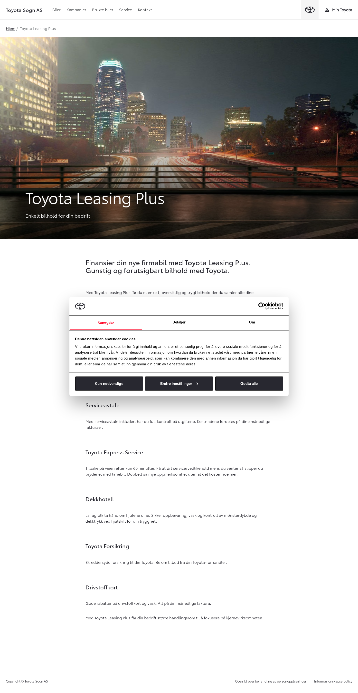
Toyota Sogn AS (24, 9)
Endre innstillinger (176, 383)
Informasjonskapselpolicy (333, 681)
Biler (56, 9)
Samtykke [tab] (106, 323)
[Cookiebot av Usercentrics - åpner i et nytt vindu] (262, 306)
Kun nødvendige (109, 383)
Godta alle (249, 383)
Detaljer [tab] (179, 322)
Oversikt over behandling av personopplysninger (270, 681)
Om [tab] (252, 322)
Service (125, 9)
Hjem (10, 28)
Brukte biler (102, 9)
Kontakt (145, 9)
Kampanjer (76, 9)
